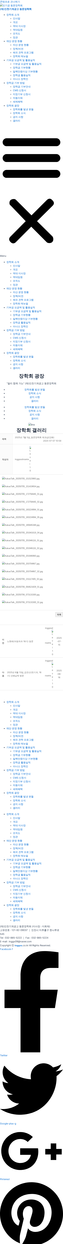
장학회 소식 (19, 113)
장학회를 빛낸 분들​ (23, 109)
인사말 (16, 18)
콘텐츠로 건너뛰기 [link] (10, 1)
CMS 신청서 (19, 90)
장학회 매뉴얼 (20, 56)
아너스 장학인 (20, 79)
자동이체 (18, 98)
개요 (15, 22)
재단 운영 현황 (14, 41)
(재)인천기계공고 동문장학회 (16, 9)
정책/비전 (18, 48)
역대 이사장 (19, 26)
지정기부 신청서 (22, 94)
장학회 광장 (12, 105)
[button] (31, 191)
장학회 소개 (12, 14)
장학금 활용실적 (22, 75)
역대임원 (18, 29)
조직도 (16, 33)
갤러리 (16, 120)
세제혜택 (18, 101)
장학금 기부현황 (22, 67)
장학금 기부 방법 (15, 82)
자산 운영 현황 (21, 44)
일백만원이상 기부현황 (25, 71)
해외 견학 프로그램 (23, 52)
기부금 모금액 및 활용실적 (20, 60)
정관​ (15, 37)
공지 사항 (18, 117)
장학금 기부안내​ (22, 86)
